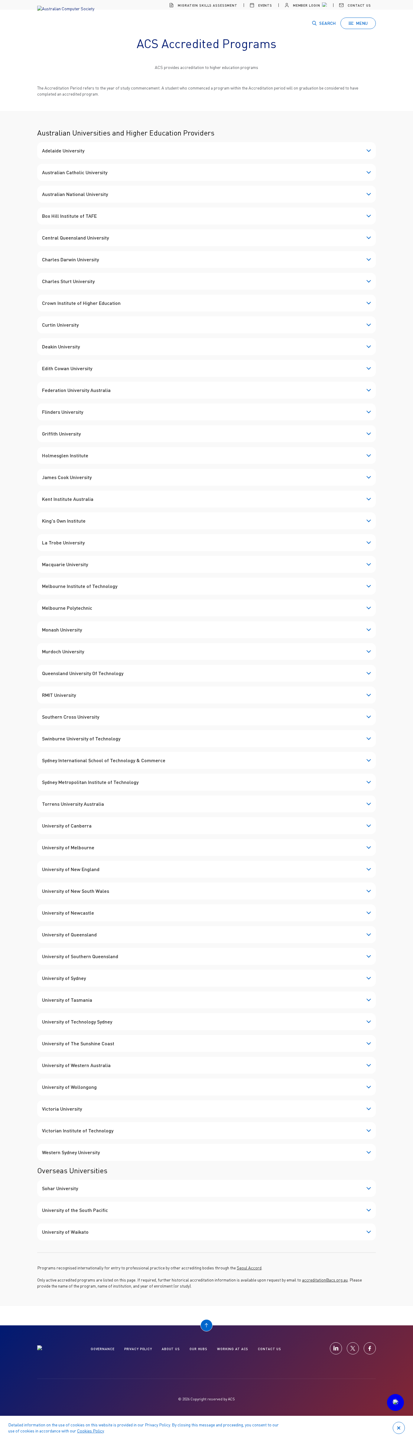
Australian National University (75, 194)
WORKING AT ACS (232, 1349)
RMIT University (59, 695)
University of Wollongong (69, 1087)
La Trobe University (63, 542)
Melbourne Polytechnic (67, 608)
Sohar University (60, 1188)
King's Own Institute (64, 521)
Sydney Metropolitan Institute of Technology (90, 782)
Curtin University (60, 325)
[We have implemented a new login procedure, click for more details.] (324, 5)
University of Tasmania (67, 1000)
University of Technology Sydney (77, 1021)
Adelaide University (63, 150)
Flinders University (62, 412)
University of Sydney (64, 978)
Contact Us (358, 5)
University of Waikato (65, 1232)
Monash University (62, 629)
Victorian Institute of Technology (77, 1130)
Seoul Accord (249, 1267)
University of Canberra (67, 825)
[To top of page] (206, 1325)
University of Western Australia (76, 1065)
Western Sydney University (71, 1152)
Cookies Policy (90, 1430)
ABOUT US (171, 1349)
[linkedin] (336, 1348)
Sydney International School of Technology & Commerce (103, 760)
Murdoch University (63, 651)
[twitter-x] (353, 1348)
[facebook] (370, 1348)
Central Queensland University (75, 237)
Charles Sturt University (68, 281)
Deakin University (61, 346)
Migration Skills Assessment (207, 5)
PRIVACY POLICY (138, 1349)
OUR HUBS (198, 1349)
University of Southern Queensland (80, 956)
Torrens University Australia (73, 804)
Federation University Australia (76, 390)
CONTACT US (269, 1349)
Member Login (306, 5)
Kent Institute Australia (67, 499)
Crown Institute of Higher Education (81, 303)
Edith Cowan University (67, 368)
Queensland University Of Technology (82, 673)
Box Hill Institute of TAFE (69, 216)
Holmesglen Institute (65, 455)
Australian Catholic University (74, 172)
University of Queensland (69, 934)
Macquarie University (65, 564)
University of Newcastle (68, 913)
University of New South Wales (75, 891)
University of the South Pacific (75, 1210)
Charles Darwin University (70, 259)
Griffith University (61, 433)
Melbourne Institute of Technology (79, 586)
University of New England (70, 869)
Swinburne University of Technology (81, 738)
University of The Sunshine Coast (78, 1043)
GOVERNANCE (103, 1349)
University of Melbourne (68, 847)
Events (264, 5)
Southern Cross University (70, 717)
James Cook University (67, 477)
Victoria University (62, 1109)
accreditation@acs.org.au (325, 1279)
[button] (395, 1402)
